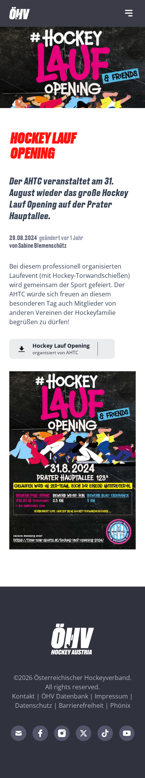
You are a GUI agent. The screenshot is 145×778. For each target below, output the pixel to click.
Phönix (120, 705)
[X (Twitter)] (83, 733)
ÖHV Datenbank (64, 696)
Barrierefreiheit (81, 705)
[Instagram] (62, 733)
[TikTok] (105, 733)
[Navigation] (128, 13)
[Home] (19, 13)
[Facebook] (40, 733)
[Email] (18, 733)
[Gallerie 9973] (72, 460)
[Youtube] (127, 733)
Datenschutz (33, 705)
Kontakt (23, 696)
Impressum (111, 696)
